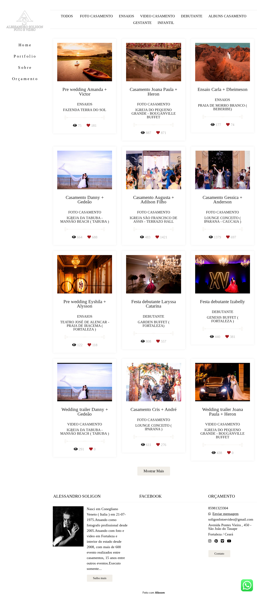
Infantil (166, 23)
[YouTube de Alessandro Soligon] (229, 541)
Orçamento (25, 78)
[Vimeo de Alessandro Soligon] (222, 541)
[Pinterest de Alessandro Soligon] (216, 541)
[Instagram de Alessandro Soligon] (209, 541)
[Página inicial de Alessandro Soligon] (25, 21)
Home (25, 45)
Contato (219, 553)
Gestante (142, 23)
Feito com (154, 592)
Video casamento (157, 16)
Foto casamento (96, 16)
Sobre (25, 67)
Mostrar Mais (154, 471)
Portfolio (25, 56)
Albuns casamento (227, 16)
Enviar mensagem (225, 514)
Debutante (191, 16)
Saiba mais (99, 578)
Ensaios (126, 16)
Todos (67, 16)
